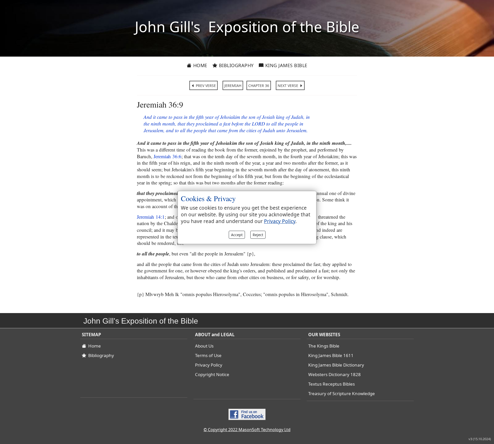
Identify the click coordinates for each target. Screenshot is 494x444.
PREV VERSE (205, 85)
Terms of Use (208, 355)
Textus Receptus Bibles (331, 384)
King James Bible (285, 65)
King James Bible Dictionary (336, 365)
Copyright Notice (212, 374)
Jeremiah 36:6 (167, 156)
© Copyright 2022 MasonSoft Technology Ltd (247, 429)
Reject (258, 234)
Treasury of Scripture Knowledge (341, 393)
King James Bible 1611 (331, 355)
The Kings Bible (323, 346)
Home (199, 65)
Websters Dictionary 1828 (334, 374)
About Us (204, 346)
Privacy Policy (208, 365)
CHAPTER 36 (258, 85)
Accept (237, 234)
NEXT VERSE (288, 85)
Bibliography (235, 65)
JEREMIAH (232, 85)
